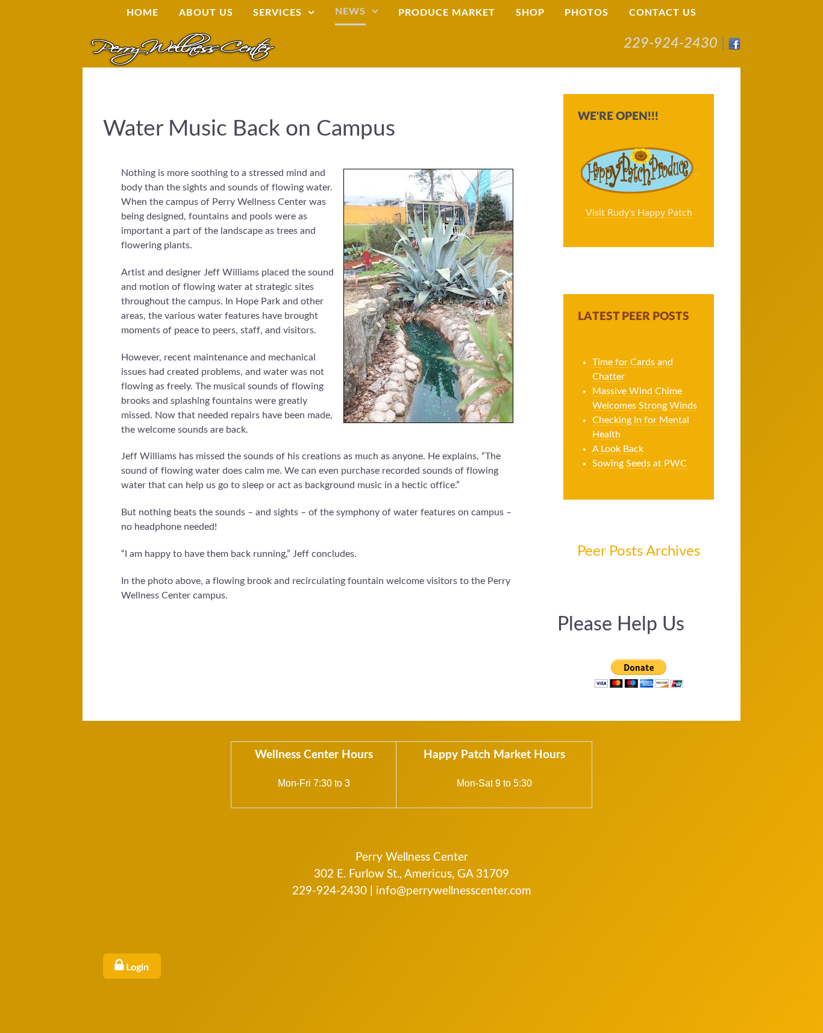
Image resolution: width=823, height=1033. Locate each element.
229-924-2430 (671, 43)
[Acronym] (182, 48)
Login (136, 967)
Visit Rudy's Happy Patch (639, 213)
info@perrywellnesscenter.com (453, 891)
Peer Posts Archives (638, 551)
